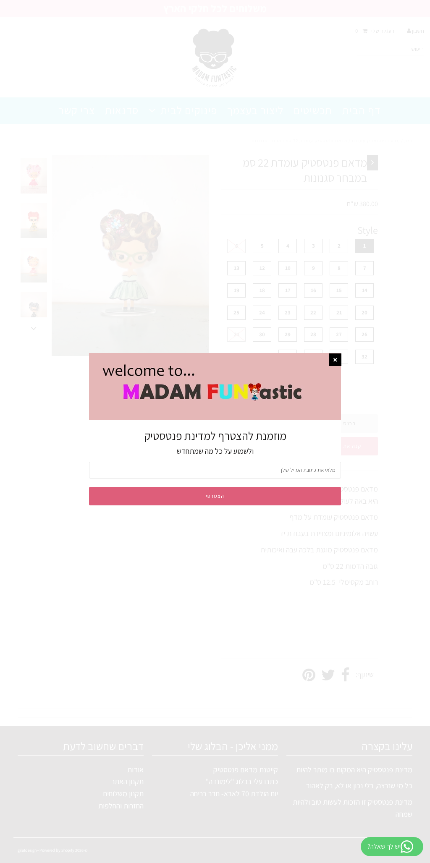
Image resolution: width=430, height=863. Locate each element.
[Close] (335, 359)
